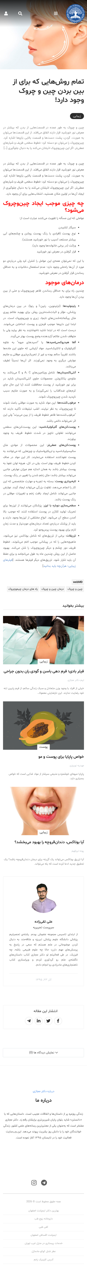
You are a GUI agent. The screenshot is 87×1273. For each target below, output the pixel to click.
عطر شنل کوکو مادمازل (44, 1251)
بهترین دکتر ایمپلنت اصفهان (43, 1211)
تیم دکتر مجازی (76, 680)
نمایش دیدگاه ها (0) (41, 1053)
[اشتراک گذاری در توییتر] (48, 1021)
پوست (43, 747)
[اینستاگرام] (34, 1182)
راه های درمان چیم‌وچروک (23, 589)
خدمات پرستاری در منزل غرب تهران (44, 1243)
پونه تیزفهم (78, 851)
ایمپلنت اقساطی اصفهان (43, 1235)
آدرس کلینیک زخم (43, 1260)
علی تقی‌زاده (43, 921)
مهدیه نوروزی (77, 765)
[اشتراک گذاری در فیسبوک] (58, 1021)
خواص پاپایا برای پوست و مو (61, 757)
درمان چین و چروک (52, 589)
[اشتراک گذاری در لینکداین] (39, 1021)
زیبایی (77, 116)
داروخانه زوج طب (43, 1219)
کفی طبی (43, 1227)
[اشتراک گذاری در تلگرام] (29, 1021)
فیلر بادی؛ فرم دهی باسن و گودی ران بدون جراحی (44, 671)
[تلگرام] (44, 1182)
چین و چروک (75, 589)
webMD (78, 582)
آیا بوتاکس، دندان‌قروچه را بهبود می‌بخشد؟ (49, 842)
